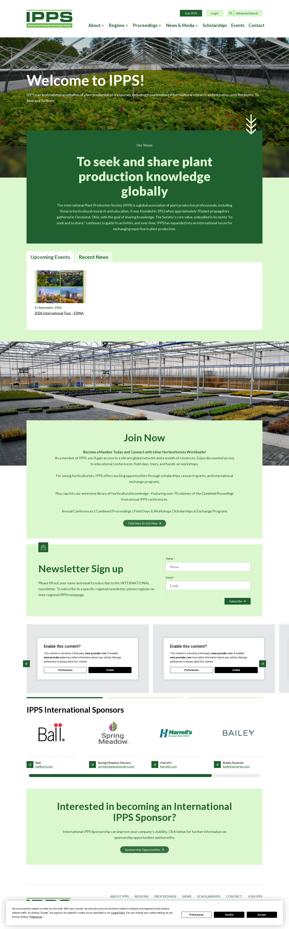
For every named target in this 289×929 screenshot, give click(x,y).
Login (214, 13)
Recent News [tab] (93, 257)
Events (238, 25)
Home (49, 19)
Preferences (196, 914)
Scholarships (215, 25)
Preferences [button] (36, 917)
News (186, 896)
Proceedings (165, 896)
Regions (141, 896)
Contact (256, 25)
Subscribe (235, 601)
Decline (229, 914)
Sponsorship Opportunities (142, 849)
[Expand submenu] (102, 25)
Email (170, 577)
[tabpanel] (144, 296)
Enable (110, 670)
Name (170, 558)
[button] (26, 663)
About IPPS (119, 896)
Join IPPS (191, 13)
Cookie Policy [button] (118, 912)
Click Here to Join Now (142, 523)
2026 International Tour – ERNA (59, 313)
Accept (262, 914)
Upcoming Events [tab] (50, 257)
